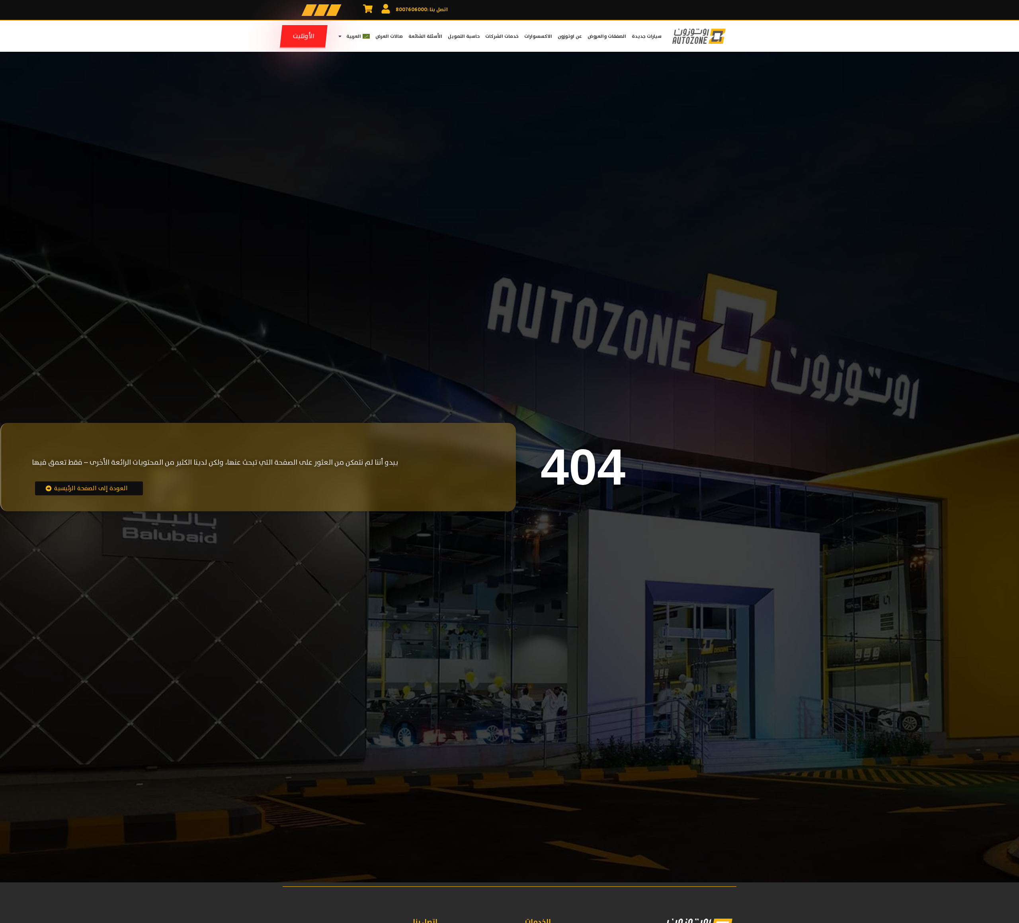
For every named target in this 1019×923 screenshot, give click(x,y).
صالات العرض (389, 36)
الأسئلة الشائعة (425, 36)
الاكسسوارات (538, 36)
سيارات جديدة (647, 36)
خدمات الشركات (502, 36)
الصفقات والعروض (607, 36)
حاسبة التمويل (464, 36)
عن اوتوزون (570, 36)
